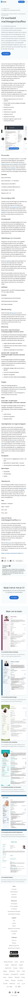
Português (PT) (14, 974)
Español (21, 965)
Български (20, 980)
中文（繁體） (18, 986)
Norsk (18, 971)
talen (25, 488)
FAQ (14, 920)
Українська (12, 983)
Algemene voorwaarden (14, 928)
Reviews (14, 943)
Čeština (7, 980)
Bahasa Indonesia (8, 962)
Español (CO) (8, 968)
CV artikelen (14, 909)
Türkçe (23, 977)
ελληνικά (13, 980)
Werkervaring (13, 313)
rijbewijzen (13, 167)
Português (6, 974)
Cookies (14, 933)
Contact (14, 923)
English (7, 965)
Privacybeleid (14, 931)
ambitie (3, 212)
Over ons (14, 940)
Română (22, 974)
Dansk (16, 962)
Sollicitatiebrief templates (14, 911)
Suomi (4, 977)
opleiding (9, 261)
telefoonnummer (5, 164)
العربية (23, 983)
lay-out (10, 543)
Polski (23, 971)
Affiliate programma (14, 945)
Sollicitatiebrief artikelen (14, 914)
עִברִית (18, 983)
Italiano (21, 968)
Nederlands (12, 971)
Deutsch (22, 962)
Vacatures (14, 894)
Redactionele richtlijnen (14, 948)
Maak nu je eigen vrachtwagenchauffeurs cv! (12, 553)
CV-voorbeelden (5, 8)
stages (21, 389)
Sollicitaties (14, 897)
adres (21, 162)
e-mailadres (15, 164)
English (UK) (14, 965)
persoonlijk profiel (14, 207)
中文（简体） (10, 986)
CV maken (14, 889)
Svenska (10, 977)
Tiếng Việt (17, 977)
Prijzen (14, 926)
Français (15, 968)
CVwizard (15, 995)
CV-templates (14, 903)
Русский (5, 983)
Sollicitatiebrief (14, 892)
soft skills (14, 440)
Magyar (5, 971)
